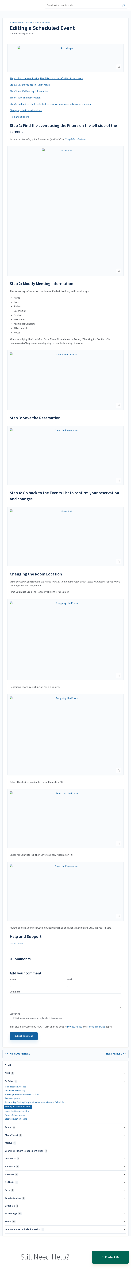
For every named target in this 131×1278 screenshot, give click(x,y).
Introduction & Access (15, 1086)
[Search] (123, 5)
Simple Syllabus (14, 1198)
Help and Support (19, 117)
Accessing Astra (12, 1098)
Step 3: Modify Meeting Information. (29, 91)
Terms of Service (96, 1026)
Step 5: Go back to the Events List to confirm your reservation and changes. (50, 104)
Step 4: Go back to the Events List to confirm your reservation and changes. (64, 496)
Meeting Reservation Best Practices (22, 1094)
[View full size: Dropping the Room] (65, 639)
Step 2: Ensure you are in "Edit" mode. (30, 85)
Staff (37, 22)
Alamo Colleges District (21, 22)
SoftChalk (11, 1206)
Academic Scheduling (15, 1090)
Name (13, 979)
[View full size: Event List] (65, 211)
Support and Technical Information (24, 1229)
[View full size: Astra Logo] (65, 57)
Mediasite (11, 1166)
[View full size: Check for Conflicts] (65, 380)
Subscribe (15, 1014)
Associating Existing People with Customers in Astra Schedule (34, 1102)
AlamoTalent (13, 1135)
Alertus (10, 1143)
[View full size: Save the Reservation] (65, 455)
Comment (15, 991)
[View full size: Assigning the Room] (65, 734)
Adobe (9, 1127)
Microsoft (11, 1174)
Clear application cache (16, 1119)
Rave (9, 1190)
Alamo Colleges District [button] (17, 2)
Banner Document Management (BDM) (25, 1151)
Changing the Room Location (26, 110)
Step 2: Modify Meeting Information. (42, 284)
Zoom (10, 1221)
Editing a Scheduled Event (42, 28)
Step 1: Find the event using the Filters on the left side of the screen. (46, 78)
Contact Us (112, 1257)
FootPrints (12, 1158)
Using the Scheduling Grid (17, 1111)
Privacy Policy (74, 1026)
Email (70, 979)
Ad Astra (46, 22)
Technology (13, 1213)
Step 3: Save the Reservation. (36, 418)
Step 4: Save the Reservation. (25, 97)
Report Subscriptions (15, 1115)
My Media (11, 1182)
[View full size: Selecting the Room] (65, 818)
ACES (9, 1073)
